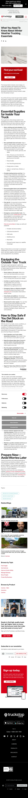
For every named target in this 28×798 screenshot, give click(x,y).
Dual (25, 657)
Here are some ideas (9, 224)
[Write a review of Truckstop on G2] (8, 769)
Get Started (10, 681)
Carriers (3, 592)
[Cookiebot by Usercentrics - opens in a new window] (20, 369)
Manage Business (5, 572)
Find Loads (10, 77)
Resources (14, 752)
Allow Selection (14, 422)
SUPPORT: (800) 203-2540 (14, 12)
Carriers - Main (5, 588)
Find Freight (4, 565)
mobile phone (17, 214)
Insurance (3, 590)
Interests (3, 644)
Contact (14, 756)
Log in (19, 16)
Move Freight (4, 575)
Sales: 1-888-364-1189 (14, 732)
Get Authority (4, 568)
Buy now (7, 636)
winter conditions (8, 496)
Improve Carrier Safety (7, 570)
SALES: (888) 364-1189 (14, 11)
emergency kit (8, 291)
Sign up (14, 728)
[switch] (24, 398)
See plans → (18, 5)
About (14, 739)
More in (5, 556)
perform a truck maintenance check (15, 471)
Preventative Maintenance (10, 493)
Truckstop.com (21, 474)
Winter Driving (7, 498)
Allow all (14, 417)
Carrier (12, 657)
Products (14, 748)
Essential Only (14, 427)
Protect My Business (6, 577)
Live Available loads (13, 10)
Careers (14, 744)
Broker (19, 657)
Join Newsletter (21, 653)
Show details (20, 413)
